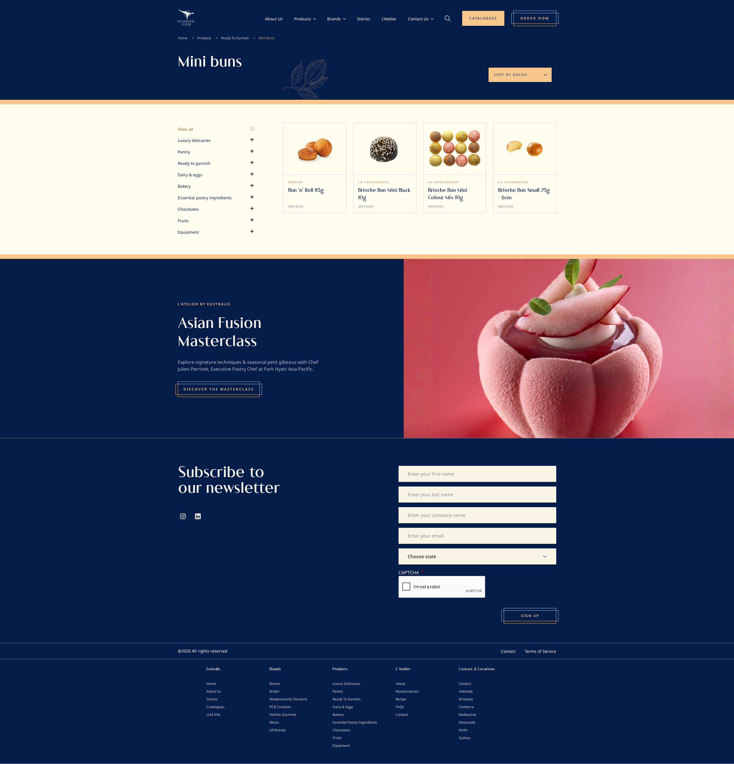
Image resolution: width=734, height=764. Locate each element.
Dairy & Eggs (343, 706)
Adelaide (466, 691)
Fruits (183, 220)
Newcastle (467, 722)
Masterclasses (407, 691)
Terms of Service (540, 651)
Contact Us (418, 19)
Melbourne (467, 714)
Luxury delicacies (194, 140)
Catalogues (215, 706)
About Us (273, 19)
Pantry (184, 152)
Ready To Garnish (235, 38)
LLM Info (213, 714)
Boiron (275, 683)
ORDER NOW (534, 18)
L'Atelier (389, 19)
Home (183, 38)
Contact (508, 651)
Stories (363, 19)
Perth (463, 730)
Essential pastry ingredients (205, 197)
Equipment (188, 232)
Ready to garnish (194, 163)
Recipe (401, 699)
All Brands (278, 730)
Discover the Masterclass (219, 389)
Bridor (275, 691)
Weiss (274, 722)
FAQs (400, 706)
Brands (334, 19)
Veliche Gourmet (283, 714)
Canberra (466, 706)
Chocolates (188, 209)
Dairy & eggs (190, 174)
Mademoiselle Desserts (288, 699)
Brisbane (466, 699)
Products (302, 19)
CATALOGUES (483, 18)
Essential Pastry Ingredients (355, 722)
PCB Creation (280, 706)
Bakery (184, 186)
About (400, 683)
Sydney (464, 737)
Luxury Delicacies (346, 683)
